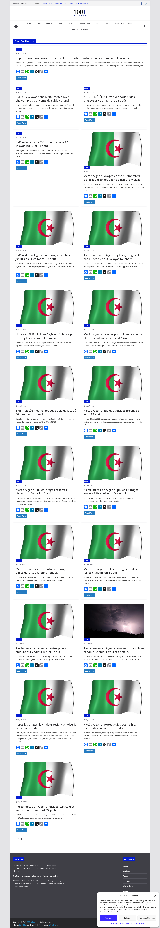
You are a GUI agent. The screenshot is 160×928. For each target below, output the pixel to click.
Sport (40, 23)
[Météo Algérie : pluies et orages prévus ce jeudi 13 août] (114, 383)
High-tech (119, 23)
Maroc (49, 23)
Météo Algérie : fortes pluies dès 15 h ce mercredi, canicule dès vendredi (110, 726)
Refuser (127, 918)
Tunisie (108, 23)
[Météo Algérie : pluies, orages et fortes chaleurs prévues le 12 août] (46, 462)
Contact (16, 876)
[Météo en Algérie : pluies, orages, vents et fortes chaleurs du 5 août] (114, 542)
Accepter (108, 918)
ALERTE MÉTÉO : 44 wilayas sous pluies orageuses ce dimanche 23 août (109, 98)
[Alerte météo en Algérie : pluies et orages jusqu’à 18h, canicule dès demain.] (114, 462)
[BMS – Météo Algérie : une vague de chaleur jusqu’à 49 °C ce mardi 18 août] (46, 228)
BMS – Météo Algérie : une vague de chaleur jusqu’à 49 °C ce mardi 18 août (45, 257)
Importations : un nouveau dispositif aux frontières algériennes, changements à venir (72, 58)
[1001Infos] (16, 26)
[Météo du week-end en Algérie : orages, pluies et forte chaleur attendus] (46, 542)
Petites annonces (80, 29)
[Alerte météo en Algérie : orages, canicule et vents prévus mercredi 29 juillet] (46, 779)
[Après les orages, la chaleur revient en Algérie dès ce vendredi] (46, 697)
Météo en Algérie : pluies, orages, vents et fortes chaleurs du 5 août (111, 570)
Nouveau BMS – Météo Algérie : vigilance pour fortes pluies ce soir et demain (46, 336)
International (84, 23)
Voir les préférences (147, 918)
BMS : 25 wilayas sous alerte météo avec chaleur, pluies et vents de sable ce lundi (42, 98)
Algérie (97, 23)
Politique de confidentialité (135, 923)
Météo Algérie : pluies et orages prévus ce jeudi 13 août (111, 412)
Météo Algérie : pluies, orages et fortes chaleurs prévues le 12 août (41, 491)
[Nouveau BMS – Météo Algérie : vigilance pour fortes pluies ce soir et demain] (46, 307)
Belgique (70, 23)
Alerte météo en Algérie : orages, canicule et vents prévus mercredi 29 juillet (45, 808)
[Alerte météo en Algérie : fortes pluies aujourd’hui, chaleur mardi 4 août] (46, 621)
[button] (155, 896)
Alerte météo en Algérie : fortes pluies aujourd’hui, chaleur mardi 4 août (41, 650)
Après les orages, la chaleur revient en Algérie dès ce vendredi (46, 726)
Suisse (130, 23)
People (59, 23)
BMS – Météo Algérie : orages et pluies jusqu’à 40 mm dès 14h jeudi (46, 412)
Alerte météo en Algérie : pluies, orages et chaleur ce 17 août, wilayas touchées (111, 257)
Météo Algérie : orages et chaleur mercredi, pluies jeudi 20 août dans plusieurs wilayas (112, 177)
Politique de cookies (118, 923)
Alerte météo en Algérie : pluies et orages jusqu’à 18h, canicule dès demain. (111, 491)
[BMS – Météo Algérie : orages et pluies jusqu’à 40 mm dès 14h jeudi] (46, 383)
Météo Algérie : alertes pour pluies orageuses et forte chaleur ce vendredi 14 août (114, 336)
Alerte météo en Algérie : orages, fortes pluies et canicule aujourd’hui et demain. (114, 650)
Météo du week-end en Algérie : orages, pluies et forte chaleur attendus (42, 570)
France (30, 23)
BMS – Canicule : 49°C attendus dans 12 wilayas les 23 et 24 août (42, 144)
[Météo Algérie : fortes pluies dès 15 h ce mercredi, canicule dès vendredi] (114, 697)
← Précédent (19, 839)
